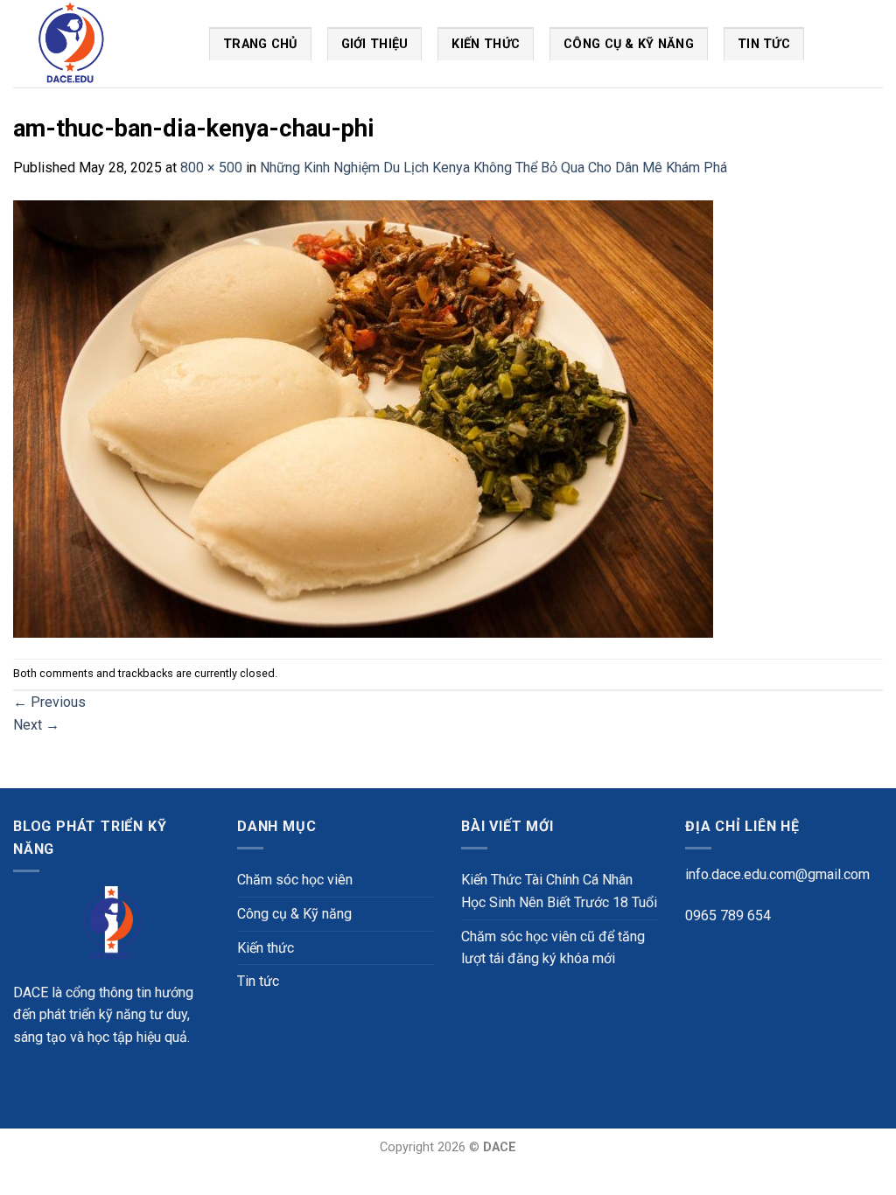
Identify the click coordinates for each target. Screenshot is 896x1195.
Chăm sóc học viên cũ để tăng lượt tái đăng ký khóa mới (553, 948)
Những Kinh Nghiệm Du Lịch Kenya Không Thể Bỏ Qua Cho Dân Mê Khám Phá (493, 167)
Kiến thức (486, 44)
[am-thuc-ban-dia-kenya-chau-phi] (363, 417)
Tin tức (258, 981)
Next (36, 724)
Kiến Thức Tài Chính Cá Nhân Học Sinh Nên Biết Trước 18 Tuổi (559, 891)
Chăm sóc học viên (295, 879)
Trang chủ (260, 44)
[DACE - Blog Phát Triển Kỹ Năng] (98, 43)
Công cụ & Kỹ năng (629, 44)
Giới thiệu (375, 44)
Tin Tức (764, 44)
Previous (49, 702)
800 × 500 (211, 167)
